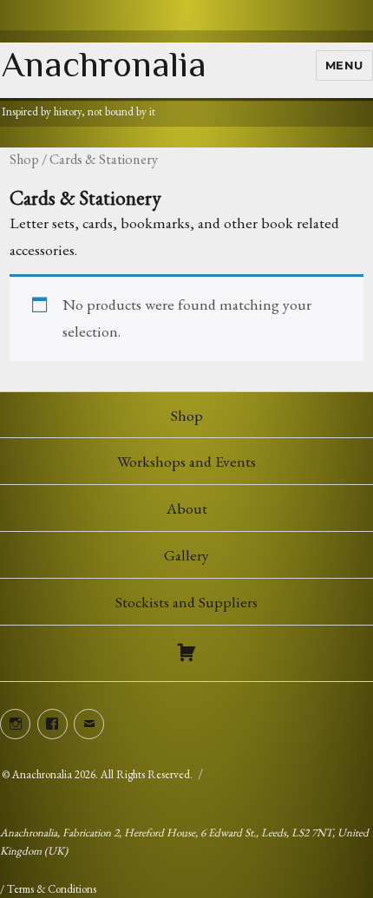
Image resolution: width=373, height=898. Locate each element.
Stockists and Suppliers (186, 602)
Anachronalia (104, 64)
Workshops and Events (186, 461)
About (187, 508)
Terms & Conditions (51, 889)
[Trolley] (186, 653)
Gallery (186, 555)
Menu (344, 65)
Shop (24, 159)
